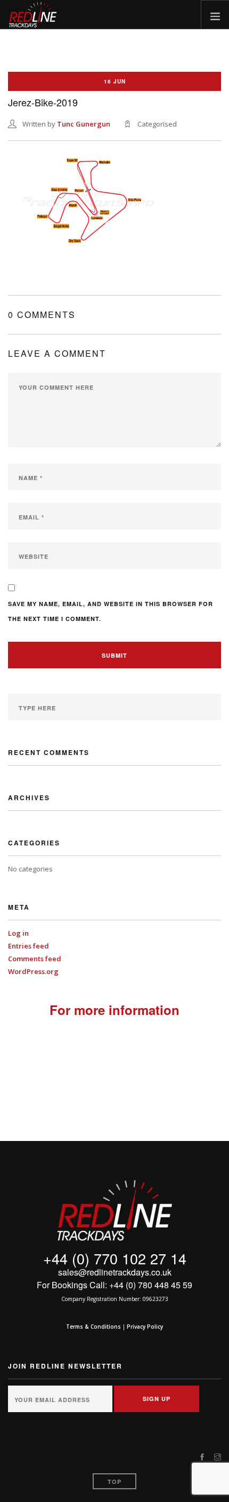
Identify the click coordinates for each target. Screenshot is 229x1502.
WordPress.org (33, 971)
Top (114, 1482)
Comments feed (34, 958)
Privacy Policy (145, 1326)
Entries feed (28, 946)
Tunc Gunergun (83, 124)
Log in (18, 933)
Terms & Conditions (93, 1326)
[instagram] (217, 1457)
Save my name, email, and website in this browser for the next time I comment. (110, 611)
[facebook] (202, 1457)
